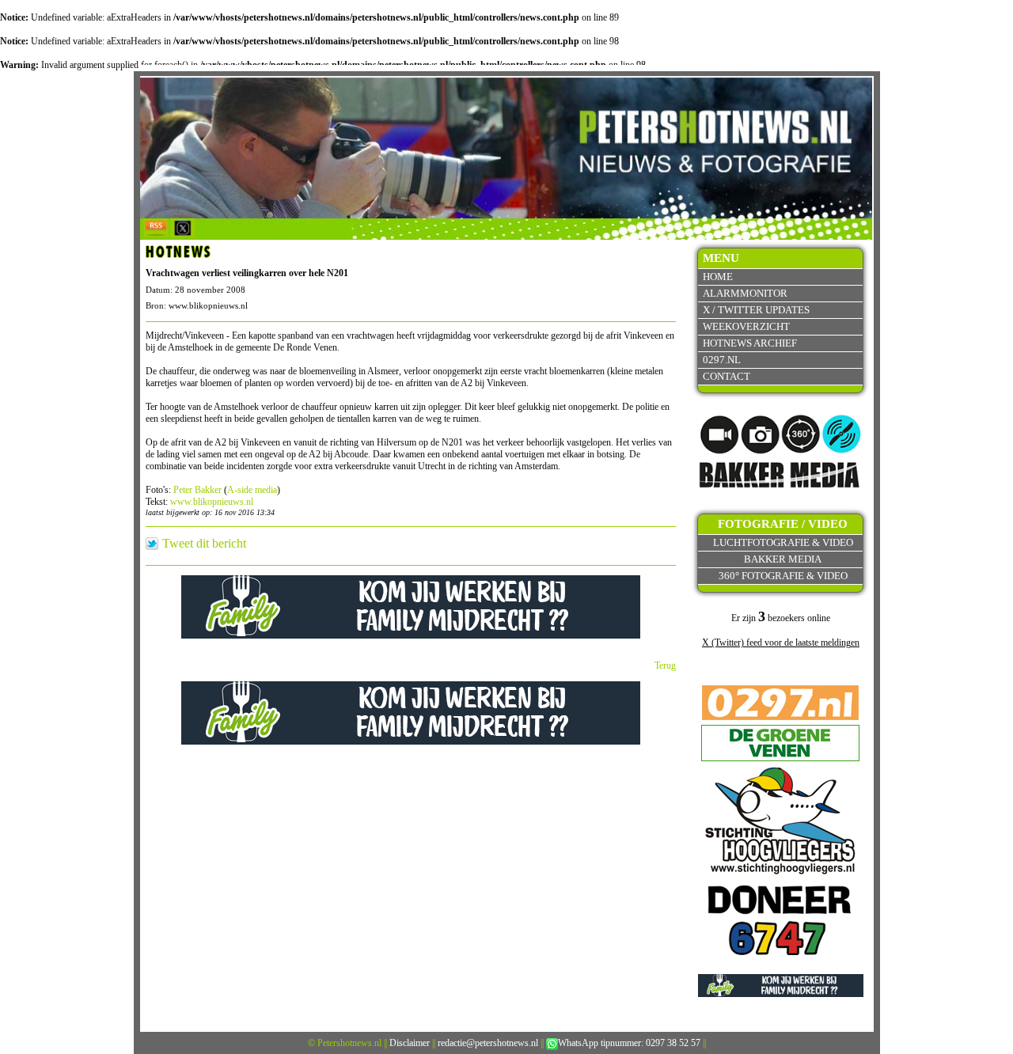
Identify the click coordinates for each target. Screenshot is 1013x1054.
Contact (726, 376)
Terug (665, 665)
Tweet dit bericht (204, 543)
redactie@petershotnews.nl (488, 1042)
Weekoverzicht (746, 326)
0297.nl (722, 360)
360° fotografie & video (783, 576)
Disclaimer (409, 1042)
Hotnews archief (750, 343)
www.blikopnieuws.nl (211, 501)
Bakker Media (782, 559)
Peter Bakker (197, 489)
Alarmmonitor (745, 293)
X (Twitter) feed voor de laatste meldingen (780, 642)
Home (718, 276)
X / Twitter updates (756, 310)
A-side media (252, 489)
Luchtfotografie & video (783, 542)
